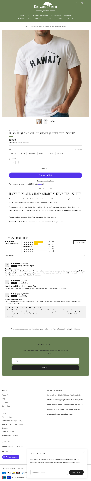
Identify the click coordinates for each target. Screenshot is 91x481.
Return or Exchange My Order (12, 424)
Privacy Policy (7, 417)
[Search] (86, 3)
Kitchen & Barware (40, 15)
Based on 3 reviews (12, 243)
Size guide (78, 149)
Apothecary (39, 19)
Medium (32, 153)
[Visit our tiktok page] (11, 451)
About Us (51, 19)
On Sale (70, 19)
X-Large (50, 153)
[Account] (77, 3)
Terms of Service (8, 432)
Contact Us (6, 406)
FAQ (3, 410)
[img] (15, 264)
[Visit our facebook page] (3, 451)
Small (23, 153)
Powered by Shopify (7, 477)
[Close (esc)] (84, 452)
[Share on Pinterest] (47, 188)
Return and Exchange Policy (12, 421)
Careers (5, 402)
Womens (21, 19)
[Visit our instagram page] (7, 451)
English (20, 468)
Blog (3, 399)
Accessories (56, 15)
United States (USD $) (8, 468)
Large (41, 153)
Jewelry (67, 15)
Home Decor (25, 15)
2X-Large (60, 153)
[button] (28, 242)
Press (4, 413)
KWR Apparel (13, 130)
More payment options (45, 181)
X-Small (13, 153)
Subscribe (76, 472)
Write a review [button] (80, 242)
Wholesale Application (10, 435)
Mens (30, 19)
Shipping (11, 142)
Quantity (12, 159)
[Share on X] (44, 188)
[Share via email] (51, 188)
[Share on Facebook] (40, 188)
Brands (61, 19)
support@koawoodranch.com (13, 446)
